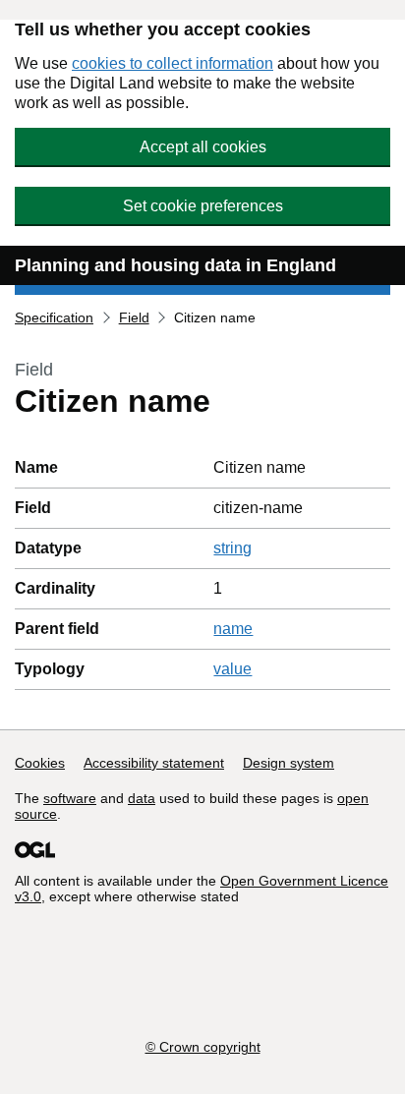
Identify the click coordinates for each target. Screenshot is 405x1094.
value (232, 669)
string (232, 548)
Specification (54, 317)
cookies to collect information (172, 63)
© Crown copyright (202, 1047)
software (69, 798)
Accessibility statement (154, 763)
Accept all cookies (203, 147)
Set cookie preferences (203, 206)
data (141, 798)
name (233, 628)
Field (134, 317)
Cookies (40, 763)
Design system (288, 763)
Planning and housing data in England (175, 265)
